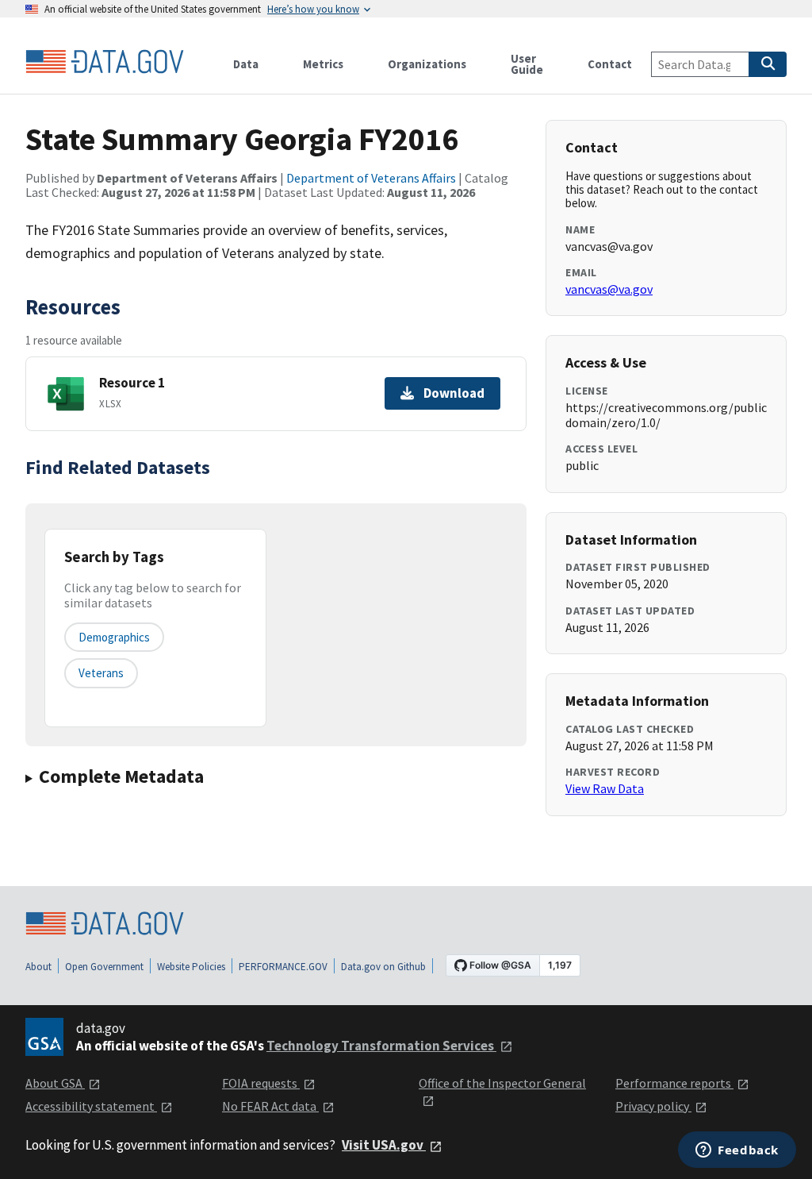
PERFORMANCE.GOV (283, 966)
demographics (114, 637)
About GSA (55, 1083)
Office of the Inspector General (502, 1083)
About (38, 966)
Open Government (104, 966)
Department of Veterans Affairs (371, 178)
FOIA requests (261, 1083)
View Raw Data (604, 788)
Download (454, 393)
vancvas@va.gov (609, 289)
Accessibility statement (91, 1106)
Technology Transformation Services (381, 1045)
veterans (101, 672)
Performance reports (674, 1083)
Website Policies (191, 966)
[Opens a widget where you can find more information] (737, 1151)
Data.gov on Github (383, 966)
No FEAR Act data (270, 1106)
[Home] (104, 62)
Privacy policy (653, 1106)
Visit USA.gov (384, 1145)
